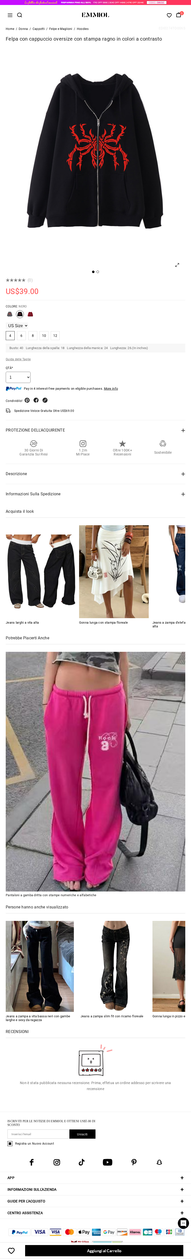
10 (44, 336)
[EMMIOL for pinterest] (134, 1162)
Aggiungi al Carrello (104, 1250)
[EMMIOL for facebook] (31, 1162)
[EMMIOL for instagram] (56, 1162)
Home (10, 29)
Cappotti (39, 29)
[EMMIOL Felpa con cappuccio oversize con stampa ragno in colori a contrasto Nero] (20, 316)
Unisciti (82, 1134)
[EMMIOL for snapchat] (159, 1162)
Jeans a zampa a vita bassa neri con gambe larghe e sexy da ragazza (38, 1018)
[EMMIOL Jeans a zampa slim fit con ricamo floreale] (115, 966)
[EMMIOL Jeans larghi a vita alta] (40, 571)
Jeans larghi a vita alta (22, 622)
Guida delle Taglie (18, 359)
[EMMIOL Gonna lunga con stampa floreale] (114, 571)
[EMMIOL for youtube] (107, 1162)
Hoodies (83, 29)
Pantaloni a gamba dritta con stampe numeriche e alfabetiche (51, 895)
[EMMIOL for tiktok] (81, 1162)
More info (111, 388)
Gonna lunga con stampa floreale (103, 622)
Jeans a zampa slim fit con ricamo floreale (112, 1016)
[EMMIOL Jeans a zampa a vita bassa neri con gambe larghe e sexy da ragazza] (40, 966)
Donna (23, 29)
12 (55, 336)
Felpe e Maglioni (60, 29)
